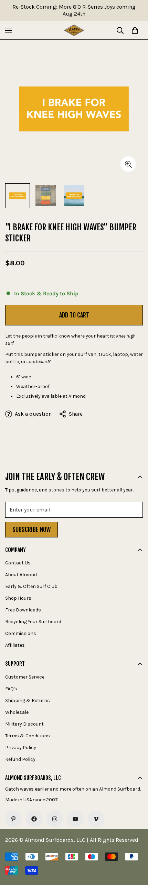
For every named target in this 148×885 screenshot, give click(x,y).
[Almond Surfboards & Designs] (74, 30)
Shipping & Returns (27, 700)
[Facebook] (34, 819)
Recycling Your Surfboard (33, 622)
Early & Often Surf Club (31, 586)
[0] (135, 30)
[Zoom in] (128, 164)
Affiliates (15, 645)
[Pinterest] (13, 819)
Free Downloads (23, 610)
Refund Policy (20, 759)
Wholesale (17, 712)
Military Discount (24, 724)
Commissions (20, 633)
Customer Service (24, 677)
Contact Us (18, 563)
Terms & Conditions (27, 736)
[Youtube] (75, 819)
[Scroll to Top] (135, 848)
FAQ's (11, 689)
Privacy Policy (20, 747)
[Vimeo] (96, 819)
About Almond (21, 575)
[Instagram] (54, 819)
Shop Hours (18, 598)
